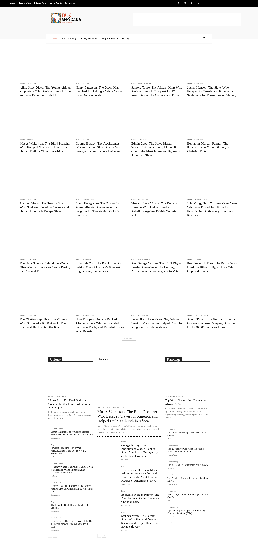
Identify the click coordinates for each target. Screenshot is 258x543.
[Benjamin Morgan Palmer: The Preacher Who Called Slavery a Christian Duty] (212, 119)
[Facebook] (178, 3)
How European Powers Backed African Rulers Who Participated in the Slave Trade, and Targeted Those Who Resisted (100, 325)
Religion (51, 396)
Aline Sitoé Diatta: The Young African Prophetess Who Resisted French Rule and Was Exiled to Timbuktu (45, 91)
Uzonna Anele (31, 83)
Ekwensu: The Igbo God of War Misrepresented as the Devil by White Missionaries (68, 451)
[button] (203, 38)
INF (168, 500)
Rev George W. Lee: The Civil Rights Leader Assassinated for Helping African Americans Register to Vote (156, 267)
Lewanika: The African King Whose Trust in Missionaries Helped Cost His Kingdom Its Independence (156, 323)
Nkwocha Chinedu (200, 199)
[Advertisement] (187, 19)
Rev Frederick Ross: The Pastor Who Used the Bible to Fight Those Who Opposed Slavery (212, 267)
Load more (127, 338)
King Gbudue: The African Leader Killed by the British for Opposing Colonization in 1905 (72, 524)
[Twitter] (198, 3)
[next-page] (55, 536)
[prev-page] (50, 536)
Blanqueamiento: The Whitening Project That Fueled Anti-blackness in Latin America (72, 433)
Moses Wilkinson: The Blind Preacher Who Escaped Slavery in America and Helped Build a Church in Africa (45, 147)
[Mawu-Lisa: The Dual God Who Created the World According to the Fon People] (70, 378)
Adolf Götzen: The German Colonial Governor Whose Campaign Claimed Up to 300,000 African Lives (211, 323)
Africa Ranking (170, 396)
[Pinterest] (191, 3)
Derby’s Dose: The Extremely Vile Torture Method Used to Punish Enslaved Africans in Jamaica (72, 489)
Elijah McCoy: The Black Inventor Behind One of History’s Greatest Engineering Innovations (99, 267)
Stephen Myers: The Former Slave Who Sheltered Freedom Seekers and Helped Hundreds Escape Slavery (44, 207)
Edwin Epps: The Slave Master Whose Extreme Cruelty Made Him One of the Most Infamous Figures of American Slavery (156, 149)
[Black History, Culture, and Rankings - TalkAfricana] (91, 18)
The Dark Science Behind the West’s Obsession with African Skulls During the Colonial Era (45, 267)
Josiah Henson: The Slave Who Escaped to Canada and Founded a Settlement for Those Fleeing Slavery (211, 91)
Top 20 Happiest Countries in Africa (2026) (187, 465)
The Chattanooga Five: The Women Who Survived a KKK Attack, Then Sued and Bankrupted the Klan (43, 323)
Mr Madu (86, 83)
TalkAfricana (142, 139)
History (22, 83)
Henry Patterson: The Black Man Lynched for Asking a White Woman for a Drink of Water (100, 91)
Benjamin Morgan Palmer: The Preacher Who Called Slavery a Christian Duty (208, 147)
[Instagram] (185, 3)
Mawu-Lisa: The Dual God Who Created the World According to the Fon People (69, 404)
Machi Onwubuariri (145, 83)
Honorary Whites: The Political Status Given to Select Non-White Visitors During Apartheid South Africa (72, 470)
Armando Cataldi (88, 199)
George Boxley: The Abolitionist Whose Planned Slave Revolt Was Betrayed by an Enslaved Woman (98, 147)
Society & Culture (57, 428)
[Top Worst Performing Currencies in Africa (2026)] (187, 378)
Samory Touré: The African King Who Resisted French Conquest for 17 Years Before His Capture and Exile (156, 91)
